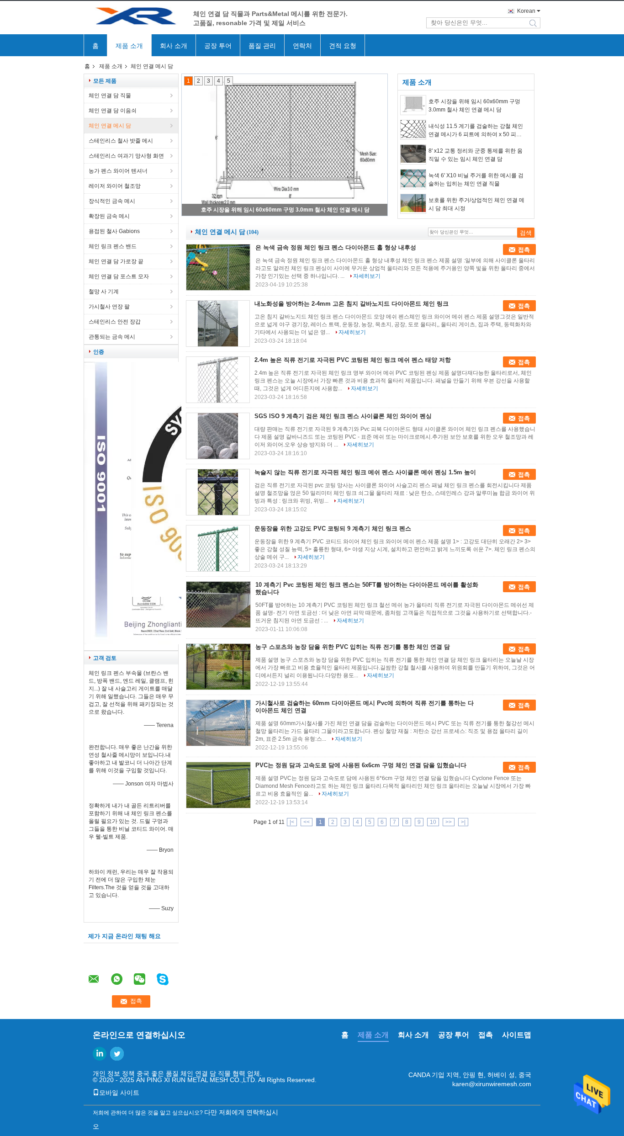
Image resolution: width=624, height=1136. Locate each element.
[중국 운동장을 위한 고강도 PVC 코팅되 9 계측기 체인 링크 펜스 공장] (218, 548)
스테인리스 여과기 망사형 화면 (126, 156)
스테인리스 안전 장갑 (115, 322)
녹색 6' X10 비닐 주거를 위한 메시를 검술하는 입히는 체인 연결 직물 (476, 179)
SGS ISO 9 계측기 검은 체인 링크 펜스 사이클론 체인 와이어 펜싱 (343, 416)
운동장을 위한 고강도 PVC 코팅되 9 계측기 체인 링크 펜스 (332, 528)
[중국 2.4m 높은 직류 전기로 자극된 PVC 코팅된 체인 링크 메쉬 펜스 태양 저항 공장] (218, 379)
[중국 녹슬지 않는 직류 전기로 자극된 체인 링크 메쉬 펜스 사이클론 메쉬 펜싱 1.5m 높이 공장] (218, 492)
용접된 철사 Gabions (114, 231)
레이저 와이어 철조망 (115, 186)
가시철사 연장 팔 (109, 306)
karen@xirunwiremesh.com (491, 1084)
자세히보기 (367, 276)
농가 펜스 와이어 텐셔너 (118, 171)
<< (306, 822)
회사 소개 (173, 45)
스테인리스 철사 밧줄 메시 (121, 141)
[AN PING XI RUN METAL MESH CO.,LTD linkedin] (99, 1053)
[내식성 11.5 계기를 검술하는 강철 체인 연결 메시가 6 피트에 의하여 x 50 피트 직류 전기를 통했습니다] (413, 130)
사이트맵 (516, 1035)
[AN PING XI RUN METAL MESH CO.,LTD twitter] (117, 1053)
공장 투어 (218, 45)
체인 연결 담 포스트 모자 (119, 276)
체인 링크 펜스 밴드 (113, 246)
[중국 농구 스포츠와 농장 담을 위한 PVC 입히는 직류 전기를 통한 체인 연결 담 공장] (218, 666)
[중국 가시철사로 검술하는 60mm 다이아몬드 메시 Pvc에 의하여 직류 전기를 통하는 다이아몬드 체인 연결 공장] (218, 723)
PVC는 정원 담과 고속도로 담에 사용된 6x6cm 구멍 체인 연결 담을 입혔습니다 (360, 765)
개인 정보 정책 (114, 1073)
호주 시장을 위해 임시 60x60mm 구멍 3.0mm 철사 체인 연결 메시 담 (285, 210)
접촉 (524, 249)
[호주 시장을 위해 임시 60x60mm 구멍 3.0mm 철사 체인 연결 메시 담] (413, 105)
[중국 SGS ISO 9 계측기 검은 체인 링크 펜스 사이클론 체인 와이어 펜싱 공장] (218, 436)
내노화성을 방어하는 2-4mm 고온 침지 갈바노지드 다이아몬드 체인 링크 (351, 303)
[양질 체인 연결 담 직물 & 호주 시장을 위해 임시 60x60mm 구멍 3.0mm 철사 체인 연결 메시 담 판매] (284, 145)
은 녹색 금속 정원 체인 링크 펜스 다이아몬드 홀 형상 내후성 (335, 247)
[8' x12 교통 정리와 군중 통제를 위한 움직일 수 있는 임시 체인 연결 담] (413, 154)
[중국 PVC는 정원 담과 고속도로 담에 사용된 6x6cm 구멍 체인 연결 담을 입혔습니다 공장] (218, 785)
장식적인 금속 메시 (112, 201)
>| (463, 822)
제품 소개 (129, 45)
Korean (526, 11)
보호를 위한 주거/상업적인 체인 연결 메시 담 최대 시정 (476, 204)
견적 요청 (342, 45)
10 (433, 822)
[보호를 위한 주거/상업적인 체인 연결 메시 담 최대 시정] (413, 204)
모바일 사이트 (119, 1092)
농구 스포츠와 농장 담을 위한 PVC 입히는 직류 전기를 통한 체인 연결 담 (352, 646)
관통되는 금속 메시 (112, 337)
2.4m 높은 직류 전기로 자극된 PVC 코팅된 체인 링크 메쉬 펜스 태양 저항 (352, 359)
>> (448, 822)
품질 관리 (262, 45)
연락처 (302, 45)
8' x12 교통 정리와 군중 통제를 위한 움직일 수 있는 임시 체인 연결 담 (475, 155)
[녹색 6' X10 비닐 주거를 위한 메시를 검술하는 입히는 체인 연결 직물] (413, 179)
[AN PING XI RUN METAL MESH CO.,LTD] (134, 17)
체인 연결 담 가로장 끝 (116, 261)
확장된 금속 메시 (109, 216)
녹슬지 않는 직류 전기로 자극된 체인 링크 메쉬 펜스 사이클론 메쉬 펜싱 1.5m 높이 (365, 472)
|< (292, 822)
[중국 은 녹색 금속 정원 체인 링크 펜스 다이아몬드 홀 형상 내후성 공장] (218, 267)
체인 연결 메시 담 (110, 125)
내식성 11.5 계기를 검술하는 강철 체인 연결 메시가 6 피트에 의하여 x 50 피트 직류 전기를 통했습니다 (475, 130)
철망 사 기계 (104, 291)
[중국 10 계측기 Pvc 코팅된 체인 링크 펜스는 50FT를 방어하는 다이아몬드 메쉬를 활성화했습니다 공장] (218, 604)
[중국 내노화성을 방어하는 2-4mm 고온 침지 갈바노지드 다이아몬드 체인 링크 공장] (218, 323)
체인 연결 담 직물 (110, 95)
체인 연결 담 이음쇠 (113, 110)
